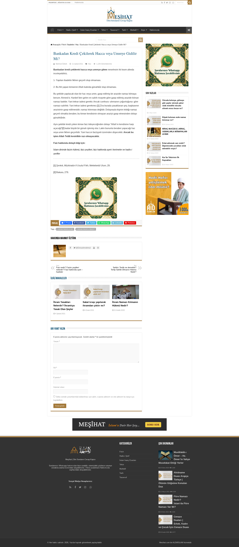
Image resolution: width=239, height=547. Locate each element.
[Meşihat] (119, 13)
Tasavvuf (114, 30)
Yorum (56, 341)
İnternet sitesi (58, 387)
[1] (98, 105)
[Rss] (162, 2)
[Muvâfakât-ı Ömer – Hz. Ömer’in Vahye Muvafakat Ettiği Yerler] (165, 455)
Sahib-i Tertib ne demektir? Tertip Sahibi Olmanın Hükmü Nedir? (123, 269)
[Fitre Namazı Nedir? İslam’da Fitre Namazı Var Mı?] (165, 499)
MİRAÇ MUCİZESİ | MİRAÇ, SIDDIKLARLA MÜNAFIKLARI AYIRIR (174, 131)
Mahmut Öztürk (61, 64)
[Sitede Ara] (190, 2)
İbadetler (70, 45)
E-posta (57, 377)
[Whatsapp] (173, 2)
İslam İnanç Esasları (88, 30)
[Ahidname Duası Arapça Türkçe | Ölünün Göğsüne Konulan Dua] (165, 475)
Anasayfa (56, 45)
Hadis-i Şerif (71, 30)
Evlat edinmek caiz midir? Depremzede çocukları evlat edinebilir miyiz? (174, 146)
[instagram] (170, 2)
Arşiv (143, 30)
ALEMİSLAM (178, 542)
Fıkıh (60, 30)
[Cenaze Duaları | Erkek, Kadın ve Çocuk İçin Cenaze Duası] (165, 519)
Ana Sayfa (52, 30)
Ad (55, 368)
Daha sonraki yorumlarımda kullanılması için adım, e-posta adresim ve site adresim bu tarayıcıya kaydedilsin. (93, 398)
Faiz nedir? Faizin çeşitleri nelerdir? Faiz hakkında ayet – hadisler (69, 269)
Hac (77, 45)
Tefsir (103, 30)
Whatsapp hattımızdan (68, 466)
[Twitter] (167, 2)
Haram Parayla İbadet (86, 229)
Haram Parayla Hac (65, 229)
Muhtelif (133, 30)
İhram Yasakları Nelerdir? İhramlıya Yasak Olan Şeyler (64, 305)
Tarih (124, 30)
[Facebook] (164, 2)
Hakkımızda (79, 2)
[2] (63, 128)
